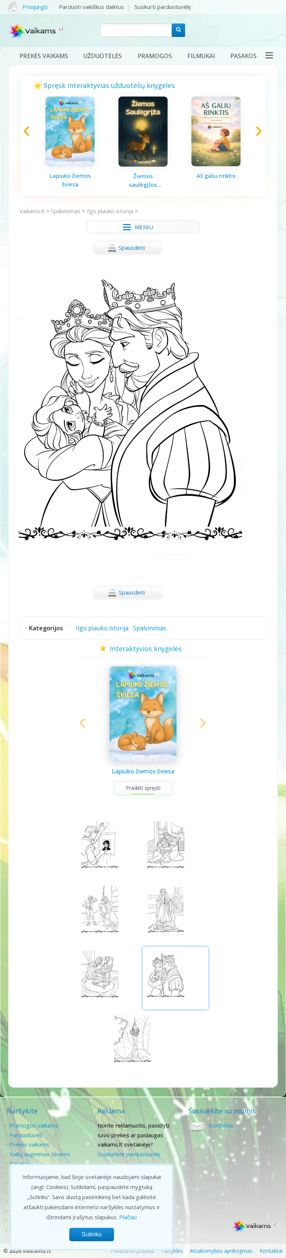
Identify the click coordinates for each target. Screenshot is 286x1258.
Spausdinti (132, 247)
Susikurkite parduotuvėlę (129, 1154)
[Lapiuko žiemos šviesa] (70, 164)
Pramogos (154, 56)
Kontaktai (221, 1125)
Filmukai (201, 56)
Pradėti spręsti (143, 787)
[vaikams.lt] (36, 32)
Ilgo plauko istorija (110, 211)
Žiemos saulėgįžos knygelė (143, 180)
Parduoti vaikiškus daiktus (91, 6)
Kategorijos (46, 628)
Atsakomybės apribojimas (221, 1250)
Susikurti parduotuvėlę (162, 6)
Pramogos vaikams (33, 1125)
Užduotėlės (102, 56)
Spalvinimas (65, 211)
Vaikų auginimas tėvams (39, 1154)
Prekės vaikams (43, 56)
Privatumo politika (132, 1250)
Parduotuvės (25, 1135)
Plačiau (128, 1217)
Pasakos (243, 56)
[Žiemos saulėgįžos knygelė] (143, 164)
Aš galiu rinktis (216, 175)
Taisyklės (172, 1250)
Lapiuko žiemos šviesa (70, 180)
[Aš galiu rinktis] (216, 164)
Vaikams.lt (32, 211)
